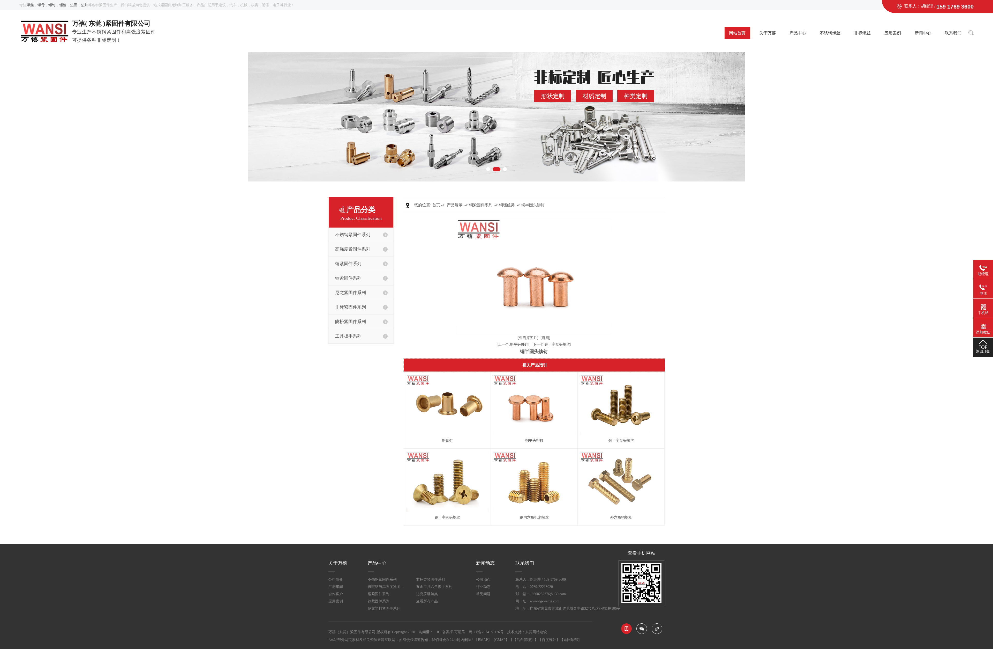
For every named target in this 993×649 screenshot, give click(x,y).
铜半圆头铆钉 (533, 205)
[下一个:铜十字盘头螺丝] (551, 344)
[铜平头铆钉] (534, 404)
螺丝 (30, 5)
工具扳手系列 (348, 336)
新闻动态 (485, 563)
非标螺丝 (862, 33)
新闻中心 (923, 33)
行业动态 (483, 587)
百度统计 (549, 640)
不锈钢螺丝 (830, 33)
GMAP (500, 640)
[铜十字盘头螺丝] (621, 404)
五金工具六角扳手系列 (434, 587)
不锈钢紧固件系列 (382, 579)
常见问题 (483, 594)
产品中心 (797, 33)
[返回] (545, 338)
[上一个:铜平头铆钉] (513, 344)
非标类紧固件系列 (430, 579)
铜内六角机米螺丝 (534, 517)
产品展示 (454, 205)
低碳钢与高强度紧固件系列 (387, 587)
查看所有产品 (427, 601)
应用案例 (892, 33)
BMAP (483, 640)
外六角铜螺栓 (621, 517)
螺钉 (52, 5)
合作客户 (335, 594)
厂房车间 (335, 587)
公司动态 (483, 579)
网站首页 (737, 33)
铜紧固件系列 (480, 205)
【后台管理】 (524, 640)
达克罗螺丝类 (427, 594)
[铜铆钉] (447, 404)
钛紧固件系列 (378, 601)
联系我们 (953, 33)
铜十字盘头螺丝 (621, 440)
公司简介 (335, 579)
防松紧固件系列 (350, 321)
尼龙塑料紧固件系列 (384, 608)
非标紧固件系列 (350, 307)
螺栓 (62, 5)
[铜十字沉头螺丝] (447, 481)
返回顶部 (570, 640)
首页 (436, 205)
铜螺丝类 (507, 205)
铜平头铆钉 (534, 440)
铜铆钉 (447, 440)
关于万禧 (767, 33)
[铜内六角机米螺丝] (534, 481)
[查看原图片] (528, 338)
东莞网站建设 (536, 632)
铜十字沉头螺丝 (447, 517)
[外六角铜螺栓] (621, 481)
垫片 (84, 5)
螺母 (41, 5)
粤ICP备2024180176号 (486, 632)
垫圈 (73, 5)
